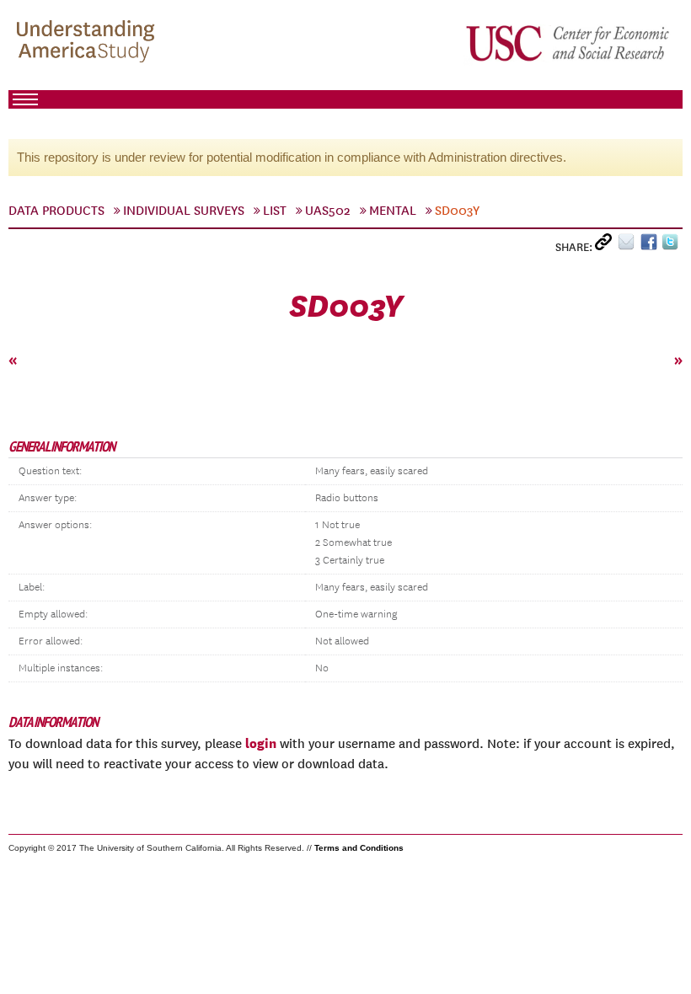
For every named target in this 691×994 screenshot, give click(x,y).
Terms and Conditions (359, 847)
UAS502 (328, 210)
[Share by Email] (629, 246)
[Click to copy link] (606, 246)
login (260, 743)
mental (392, 210)
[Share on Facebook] (651, 246)
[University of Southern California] (568, 43)
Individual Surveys (183, 210)
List (275, 210)
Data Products (56, 210)
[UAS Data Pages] (88, 43)
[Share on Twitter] (672, 246)
